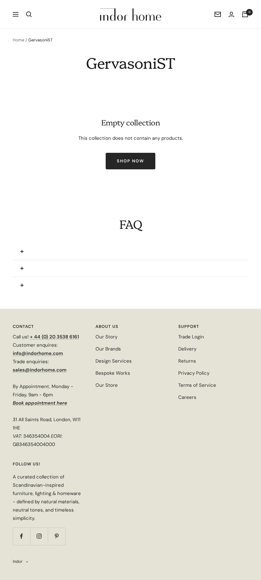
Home (18, 40)
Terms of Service (197, 385)
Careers (187, 397)
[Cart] (245, 14)
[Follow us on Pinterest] (56, 536)
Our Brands (108, 349)
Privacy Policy (193, 373)
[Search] (29, 14)
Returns (187, 361)
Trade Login (191, 337)
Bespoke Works (112, 373)
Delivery (187, 349)
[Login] (231, 14)
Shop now (130, 161)
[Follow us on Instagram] (39, 536)
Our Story (106, 337)
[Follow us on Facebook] (21, 536)
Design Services (113, 361)
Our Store (106, 385)
